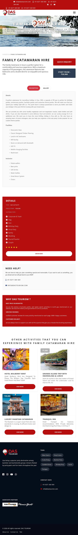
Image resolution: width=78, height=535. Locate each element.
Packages (45, 469)
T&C (21, 532)
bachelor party (58, 460)
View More (20, 387)
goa (8, 54)
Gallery (46, 88)
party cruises (58, 455)
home (4, 54)
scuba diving (46, 460)
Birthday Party (60, 464)
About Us (5, 532)
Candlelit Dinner (46, 464)
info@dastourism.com (23, 2)
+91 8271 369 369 (40, 2)
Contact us (14, 532)
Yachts (70, 464)
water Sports (46, 455)
